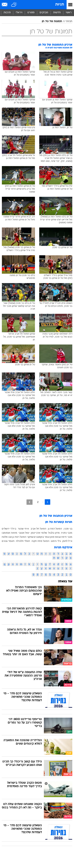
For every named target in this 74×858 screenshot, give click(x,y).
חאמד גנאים (8, 541)
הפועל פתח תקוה (40, 541)
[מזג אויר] (14, 4)
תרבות (7, 12)
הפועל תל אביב (38, 528)
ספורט (31, 12)
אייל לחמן (67, 541)
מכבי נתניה (66, 532)
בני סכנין (68, 528)
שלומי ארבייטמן (39, 532)
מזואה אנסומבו (9, 532)
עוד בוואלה (65, 581)
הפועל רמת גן (55, 528)
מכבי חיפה (66, 536)
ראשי (69, 12)
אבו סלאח (7, 536)
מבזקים (44, 12)
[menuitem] (57, 13)
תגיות (59, 4)
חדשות (57, 12)
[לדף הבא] (30, 502)
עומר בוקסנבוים (42, 536)
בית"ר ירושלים (9, 528)
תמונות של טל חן (52, 21)
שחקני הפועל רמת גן (22, 536)
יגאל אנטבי (24, 532)
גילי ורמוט (56, 541)
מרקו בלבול (54, 532)
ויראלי (19, 12)
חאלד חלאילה (23, 541)
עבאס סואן (55, 536)
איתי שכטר (23, 528)
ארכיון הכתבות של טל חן (55, 516)
